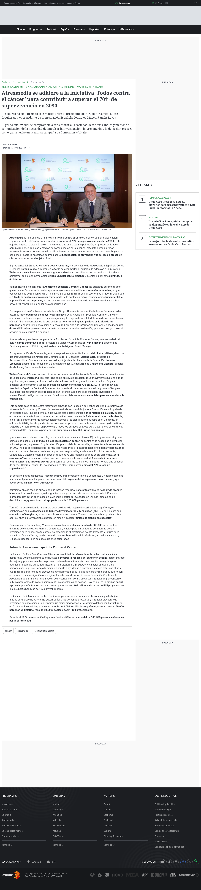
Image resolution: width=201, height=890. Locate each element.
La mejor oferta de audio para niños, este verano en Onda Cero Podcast (172, 242)
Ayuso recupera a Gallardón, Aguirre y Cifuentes (22, 3)
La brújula (6, 815)
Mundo (107, 809)
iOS (54, 862)
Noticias (21, 82)
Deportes (94, 29)
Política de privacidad (165, 804)
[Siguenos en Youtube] (162, 861)
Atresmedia (22, 631)
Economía (79, 29)
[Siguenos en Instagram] (176, 861)
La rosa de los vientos (12, 831)
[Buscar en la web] (196, 3)
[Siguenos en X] (190, 861)
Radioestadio (8, 820)
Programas (35, 29)
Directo (21, 29)
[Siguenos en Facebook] (183, 861)
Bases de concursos (164, 825)
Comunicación (37, 82)
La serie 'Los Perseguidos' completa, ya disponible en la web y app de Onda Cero (171, 224)
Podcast (51, 29)
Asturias (57, 831)
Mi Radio (158, 3)
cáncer (8, 631)
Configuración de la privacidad (169, 847)
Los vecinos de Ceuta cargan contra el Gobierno (63, 3)
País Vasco (58, 836)
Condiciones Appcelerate (167, 831)
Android (36, 862)
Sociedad (108, 820)
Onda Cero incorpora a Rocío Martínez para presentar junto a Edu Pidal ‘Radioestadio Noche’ (172, 205)
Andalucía (57, 815)
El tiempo (109, 29)
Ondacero (6, 82)
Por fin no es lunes (10, 836)
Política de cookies (164, 815)
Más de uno (7, 804)
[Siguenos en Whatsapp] (196, 861)
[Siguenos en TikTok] (169, 861)
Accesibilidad (161, 841)
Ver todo (6, 845)
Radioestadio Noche (11, 825)
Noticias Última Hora (44, 631)
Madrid (56, 804)
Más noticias (127, 29)
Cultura (107, 831)
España (64, 29)
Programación (124, 3)
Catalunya (58, 809)
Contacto (159, 836)
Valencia (57, 820)
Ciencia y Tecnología (113, 836)
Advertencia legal (163, 809)
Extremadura (59, 825)
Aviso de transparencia (166, 820)
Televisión (108, 825)
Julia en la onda (9, 809)
